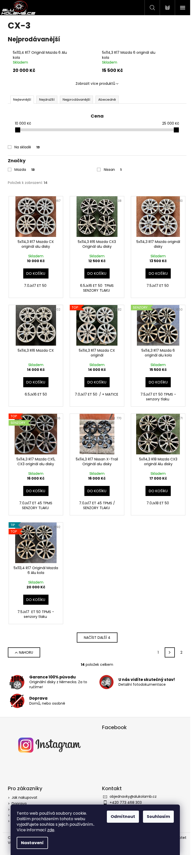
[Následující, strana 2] (170, 652)
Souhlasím (158, 816)
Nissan (113, 169)
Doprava (19, 803)
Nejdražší (47, 99)
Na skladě (27, 147)
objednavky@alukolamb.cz (133, 796)
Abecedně (107, 99)
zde (50, 830)
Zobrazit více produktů (95, 83)
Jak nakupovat (24, 797)
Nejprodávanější (76, 99)
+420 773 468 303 (126, 802)
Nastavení (32, 843)
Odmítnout (123, 816)
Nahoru (26, 652)
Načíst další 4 (97, 637)
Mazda (24, 169)
